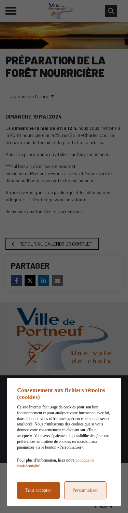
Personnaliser (85, 490)
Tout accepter (38, 490)
